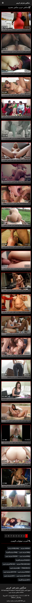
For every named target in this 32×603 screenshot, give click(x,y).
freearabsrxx (26, 568)
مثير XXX (22, 601)
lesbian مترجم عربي (24, 572)
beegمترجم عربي (25, 556)
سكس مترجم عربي (23, 3)
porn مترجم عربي (9, 576)
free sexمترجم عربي (9, 564)
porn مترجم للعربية (24, 580)
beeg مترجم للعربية (11, 552)
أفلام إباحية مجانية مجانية (13, 601)
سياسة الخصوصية (13, 595)
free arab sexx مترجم (23, 564)
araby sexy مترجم (13, 548)
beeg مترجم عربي (24, 552)
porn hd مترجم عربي (10, 572)
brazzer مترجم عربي (12, 556)
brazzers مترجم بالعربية (23, 560)
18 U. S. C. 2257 (24, 595)
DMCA (13, 597)
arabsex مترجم (25, 548)
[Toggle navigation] (3, 3)
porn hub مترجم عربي (23, 576)
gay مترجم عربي (15, 568)
